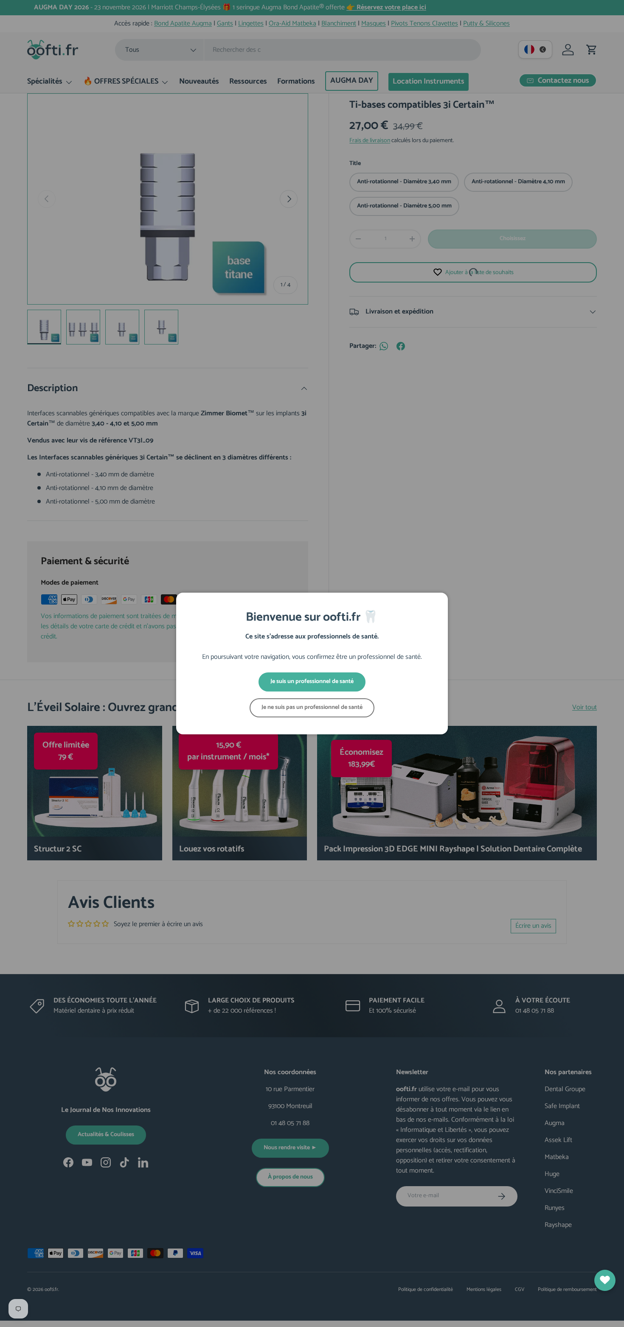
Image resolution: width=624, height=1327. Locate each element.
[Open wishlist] (605, 1280)
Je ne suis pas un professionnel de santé (312, 707)
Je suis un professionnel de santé (312, 681)
